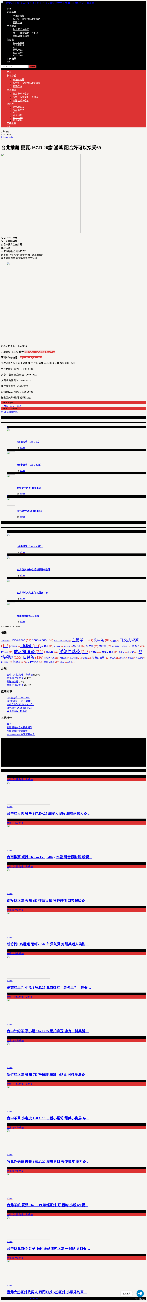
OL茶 (68, 641)
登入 (9, 724)
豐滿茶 (115, 658)
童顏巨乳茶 (51, 658)
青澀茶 (131, 658)
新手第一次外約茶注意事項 (26, 19)
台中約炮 (58, 646)
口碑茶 (30, 646)
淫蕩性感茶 (74, 651)
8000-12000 (18, 42)
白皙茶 (33, 657)
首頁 (9, 9)
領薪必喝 (140, 658)
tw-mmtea (33, 1298)
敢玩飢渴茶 (29, 651)
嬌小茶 (79, 646)
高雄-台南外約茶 (21, 36)
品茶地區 (11, 26)
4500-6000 (18, 53)
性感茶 (105, 646)
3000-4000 (18, 55)
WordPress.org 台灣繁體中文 (21, 734)
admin (22, 447)
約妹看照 (64, 658)
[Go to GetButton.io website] (140, 1299)
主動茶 (4, 406)
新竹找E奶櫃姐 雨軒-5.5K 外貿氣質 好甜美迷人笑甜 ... (48, 944)
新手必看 (11, 12)
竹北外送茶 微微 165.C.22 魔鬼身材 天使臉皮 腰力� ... (48, 1162)
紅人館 (75, 657)
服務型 (52, 652)
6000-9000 (18, 50)
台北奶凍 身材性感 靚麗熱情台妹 (33, 569)
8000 (15, 47)
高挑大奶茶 (34, 661)
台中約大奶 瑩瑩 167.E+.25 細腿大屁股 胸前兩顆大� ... (48, 813)
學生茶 (92, 646)
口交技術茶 (15, 406)
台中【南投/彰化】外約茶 (25, 33)
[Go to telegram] (140, 1293)
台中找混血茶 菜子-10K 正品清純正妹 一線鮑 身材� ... (48, 1248)
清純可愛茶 (109, 652)
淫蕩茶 (96, 652)
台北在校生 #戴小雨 (17, 711)
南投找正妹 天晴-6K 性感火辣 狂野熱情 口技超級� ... (47, 900)
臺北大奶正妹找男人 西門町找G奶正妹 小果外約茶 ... (47, 1292)
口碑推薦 (11, 58)
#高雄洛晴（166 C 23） (28, 441)
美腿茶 (86, 658)
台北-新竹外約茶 (21, 29)
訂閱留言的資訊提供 (17, 731)
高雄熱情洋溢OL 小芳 (28, 616)
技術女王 (126, 646)
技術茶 (138, 646)
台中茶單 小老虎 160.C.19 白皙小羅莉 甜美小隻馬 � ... (48, 1118)
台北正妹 (68, 646)
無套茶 (123, 652)
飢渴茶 (19, 661)
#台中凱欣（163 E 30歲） (30, 465)
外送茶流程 (18, 15)
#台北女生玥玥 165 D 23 (29, 511)
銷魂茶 (123, 658)
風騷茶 (6, 662)
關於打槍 (17, 22)
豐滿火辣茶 (100, 657)
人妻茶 (115, 641)
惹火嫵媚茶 (117, 646)
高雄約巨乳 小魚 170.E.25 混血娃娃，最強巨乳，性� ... (49, 987)
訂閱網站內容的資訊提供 (19, 727)
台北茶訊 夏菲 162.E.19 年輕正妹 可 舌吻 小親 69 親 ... (47, 1205)
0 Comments (7, 137)
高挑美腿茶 (51, 662)
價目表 (10, 40)
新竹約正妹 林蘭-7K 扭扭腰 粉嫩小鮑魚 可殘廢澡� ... (47, 1074)
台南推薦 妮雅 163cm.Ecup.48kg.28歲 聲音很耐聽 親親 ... (49, 857)
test (8, 61)
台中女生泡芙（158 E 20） (30, 488)
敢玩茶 (7, 652)
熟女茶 (132, 652)
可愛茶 (47, 646)
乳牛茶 (102, 640)
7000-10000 (18, 45)
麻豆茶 (71, 662)
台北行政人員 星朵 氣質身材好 (32, 592)
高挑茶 (63, 662)
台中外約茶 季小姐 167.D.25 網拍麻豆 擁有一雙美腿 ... (48, 1031)
